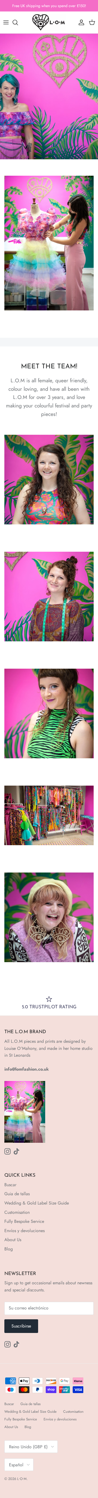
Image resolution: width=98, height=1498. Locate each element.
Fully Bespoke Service (24, 1221)
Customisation (17, 1212)
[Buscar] (18, 22)
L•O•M (22, 1478)
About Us (12, 1239)
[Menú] (6, 22)
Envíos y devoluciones (24, 1230)
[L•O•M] (49, 22)
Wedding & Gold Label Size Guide (36, 1203)
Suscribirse (21, 1326)
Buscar (10, 1185)
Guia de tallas (17, 1194)
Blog (8, 1249)
